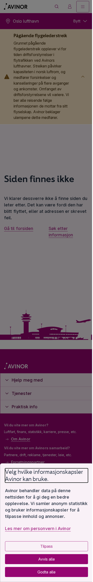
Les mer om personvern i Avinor (38, 528)
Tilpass (44, 546)
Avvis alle (44, 559)
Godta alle (45, 572)
